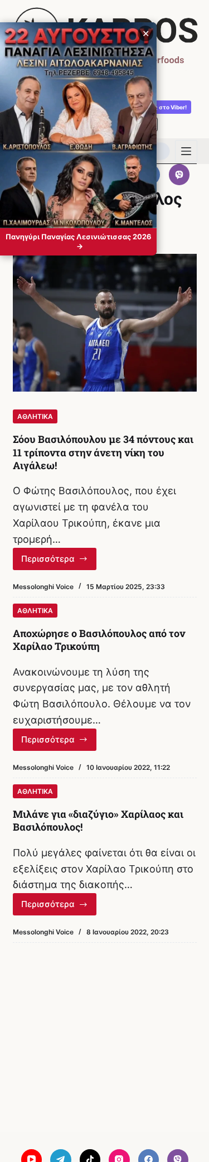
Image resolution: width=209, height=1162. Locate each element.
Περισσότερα (59, 561)
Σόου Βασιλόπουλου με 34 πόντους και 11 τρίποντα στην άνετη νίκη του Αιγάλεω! (103, 452)
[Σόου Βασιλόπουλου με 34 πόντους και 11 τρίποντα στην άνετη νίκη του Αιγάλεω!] (105, 323)
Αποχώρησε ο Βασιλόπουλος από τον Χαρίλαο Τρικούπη (99, 639)
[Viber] (179, 174)
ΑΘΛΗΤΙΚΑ (35, 416)
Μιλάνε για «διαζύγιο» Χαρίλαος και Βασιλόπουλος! (98, 820)
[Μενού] (186, 151)
